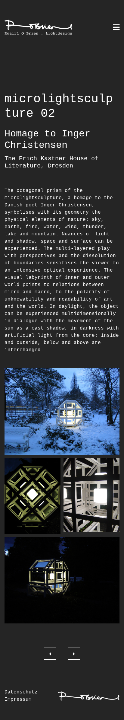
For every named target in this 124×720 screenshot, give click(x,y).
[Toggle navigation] (116, 28)
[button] (62, 411)
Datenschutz (21, 692)
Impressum (18, 699)
